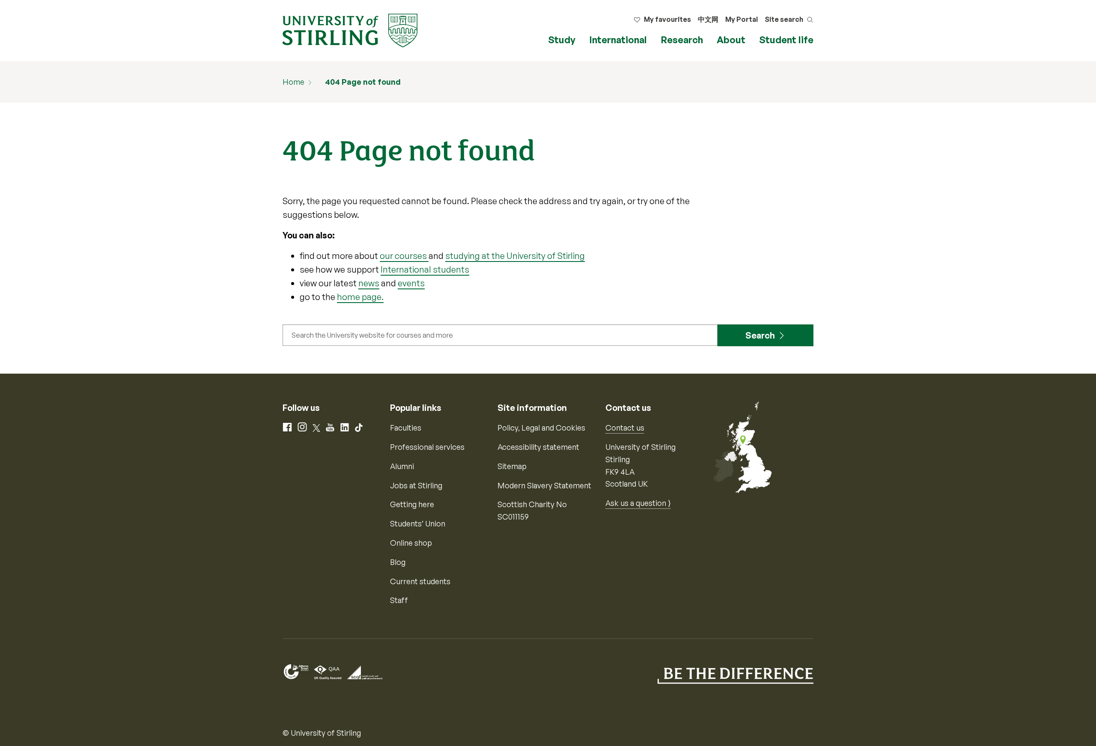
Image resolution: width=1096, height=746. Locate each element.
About (731, 39)
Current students (420, 581)
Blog (397, 562)
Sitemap (512, 466)
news (368, 283)
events (411, 283)
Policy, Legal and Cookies (541, 427)
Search (760, 335)
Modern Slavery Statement (544, 485)
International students (425, 269)
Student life (786, 39)
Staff (399, 600)
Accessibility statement (538, 447)
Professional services (427, 447)
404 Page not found (363, 81)
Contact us (624, 427)
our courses (404, 255)
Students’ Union (417, 523)
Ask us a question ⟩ (638, 503)
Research (682, 39)
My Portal (741, 19)
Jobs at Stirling (416, 485)
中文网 (708, 19)
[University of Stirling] (350, 29)
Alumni (402, 466)
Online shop (411, 542)
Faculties (405, 427)
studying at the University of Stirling (515, 255)
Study (561, 39)
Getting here (412, 504)
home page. (360, 296)
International (618, 39)
